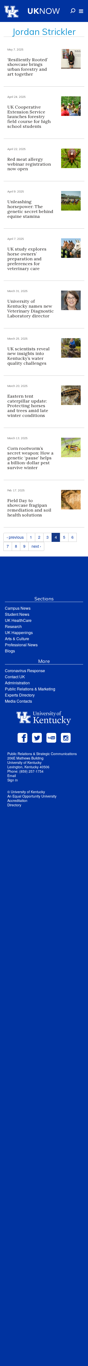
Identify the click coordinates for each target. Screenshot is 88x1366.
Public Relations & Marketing (30, 689)
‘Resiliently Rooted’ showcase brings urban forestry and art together (27, 67)
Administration (17, 683)
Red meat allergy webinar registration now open (29, 164)
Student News (17, 614)
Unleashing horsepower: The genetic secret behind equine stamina (30, 209)
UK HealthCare (18, 620)
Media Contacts (18, 701)
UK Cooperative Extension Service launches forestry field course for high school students (29, 116)
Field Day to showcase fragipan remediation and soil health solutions (29, 508)
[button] (81, 11)
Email (11, 775)
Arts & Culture (17, 638)
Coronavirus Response (25, 670)
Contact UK (15, 676)
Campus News (18, 608)
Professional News (21, 645)
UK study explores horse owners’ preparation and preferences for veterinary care (26, 258)
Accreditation (17, 800)
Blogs (10, 651)
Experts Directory (20, 695)
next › (36, 546)
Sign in (12, 780)
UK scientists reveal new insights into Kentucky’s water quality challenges (28, 356)
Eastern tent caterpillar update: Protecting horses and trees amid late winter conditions (27, 405)
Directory (14, 804)
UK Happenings (19, 632)
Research (13, 626)
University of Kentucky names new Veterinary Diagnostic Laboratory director (30, 308)
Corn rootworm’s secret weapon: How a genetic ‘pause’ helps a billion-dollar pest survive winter (30, 457)
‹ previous (15, 537)
